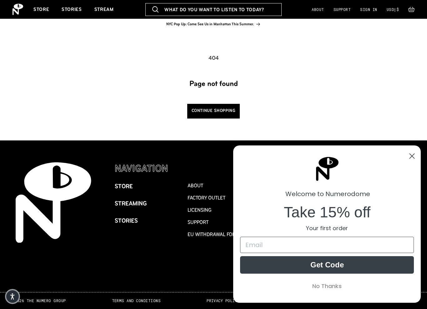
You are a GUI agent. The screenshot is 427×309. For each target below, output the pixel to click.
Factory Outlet (206, 198)
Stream (104, 9)
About (318, 9)
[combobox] (213, 9)
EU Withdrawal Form (213, 234)
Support (342, 9)
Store (41, 9)
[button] (411, 10)
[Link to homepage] (18, 9)
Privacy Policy (223, 301)
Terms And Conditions (136, 301)
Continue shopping (214, 110)
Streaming (131, 203)
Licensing (200, 210)
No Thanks (327, 286)
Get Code (327, 265)
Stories (72, 9)
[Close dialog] (412, 156)
